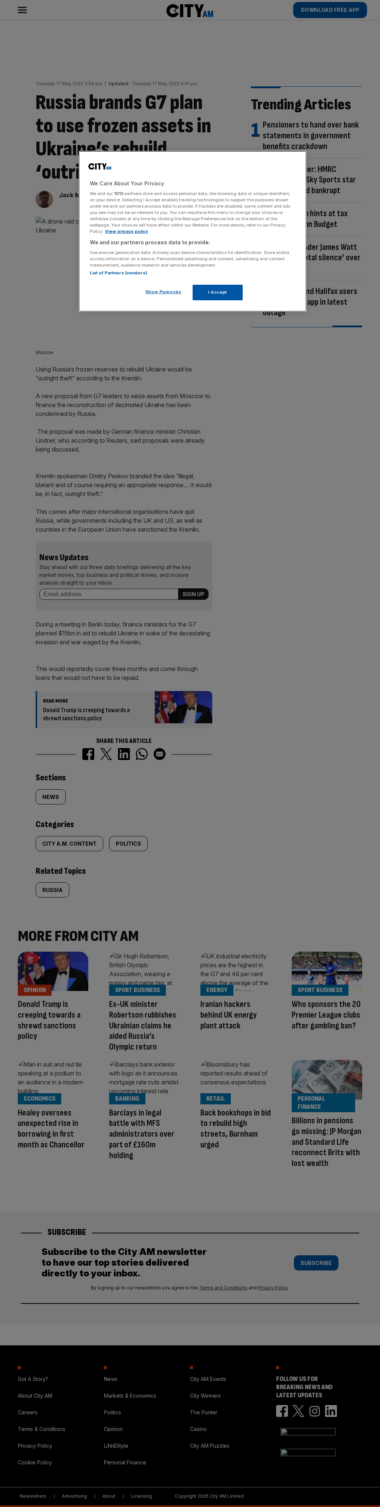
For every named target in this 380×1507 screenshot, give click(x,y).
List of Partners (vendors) (118, 272)
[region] (193, 231)
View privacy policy (126, 231)
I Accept (217, 292)
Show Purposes (163, 291)
